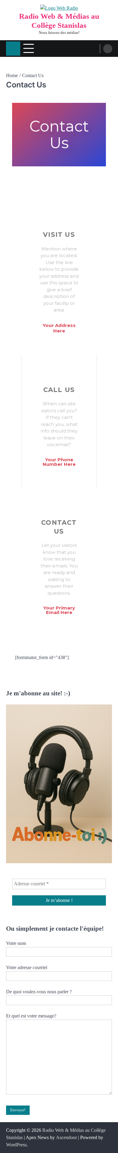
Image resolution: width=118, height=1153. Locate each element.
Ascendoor (66, 1137)
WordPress (16, 1144)
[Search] (107, 48)
